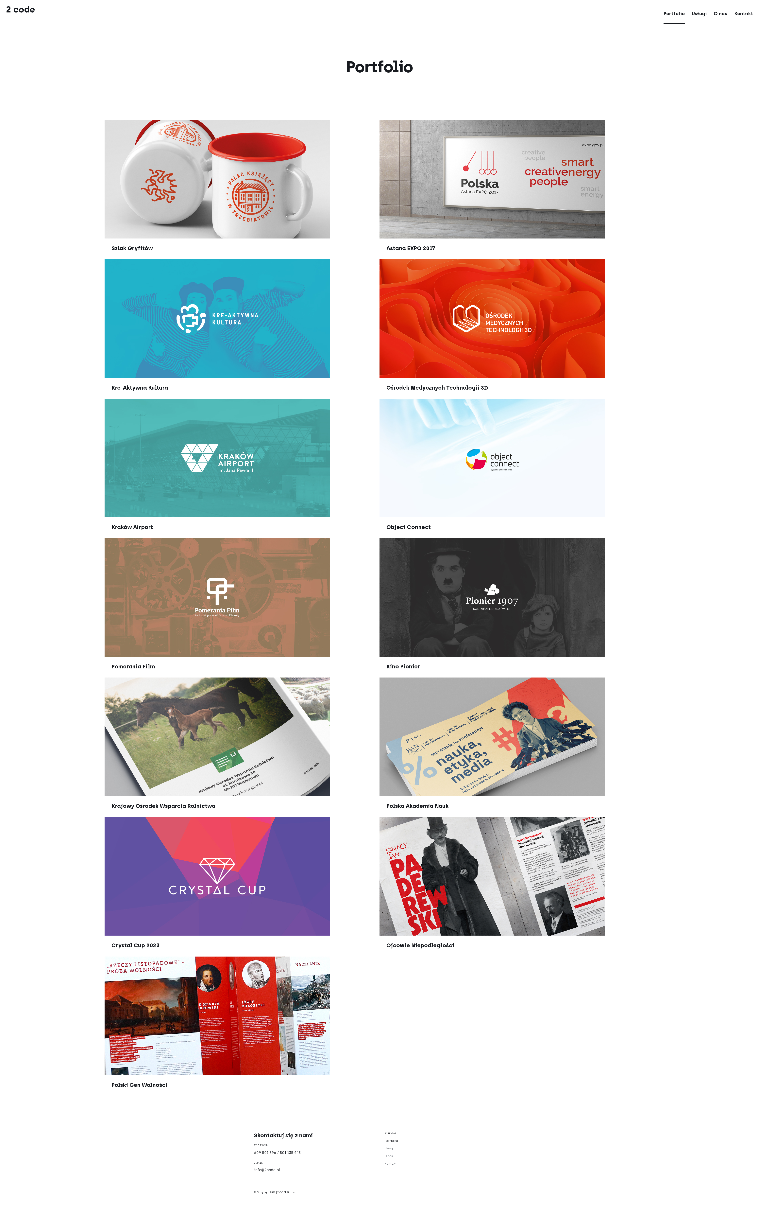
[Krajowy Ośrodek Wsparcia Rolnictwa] (242, 737)
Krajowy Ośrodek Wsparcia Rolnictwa (163, 805)
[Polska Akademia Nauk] (517, 737)
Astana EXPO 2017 (410, 248)
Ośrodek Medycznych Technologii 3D (437, 387)
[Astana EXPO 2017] (517, 179)
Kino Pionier (403, 666)
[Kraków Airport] (242, 458)
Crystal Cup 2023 (135, 945)
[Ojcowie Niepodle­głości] (517, 876)
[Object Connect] (517, 458)
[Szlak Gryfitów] (242, 179)
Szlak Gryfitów (132, 248)
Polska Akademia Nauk (417, 805)
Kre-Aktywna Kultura (139, 387)
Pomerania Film (133, 666)
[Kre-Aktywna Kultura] (242, 318)
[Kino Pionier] (517, 597)
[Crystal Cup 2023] (242, 876)
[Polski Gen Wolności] (242, 1016)
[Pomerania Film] (242, 597)
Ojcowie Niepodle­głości (420, 945)
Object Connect (408, 527)
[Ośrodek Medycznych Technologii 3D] (517, 318)
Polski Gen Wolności (139, 1085)
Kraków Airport (132, 527)
